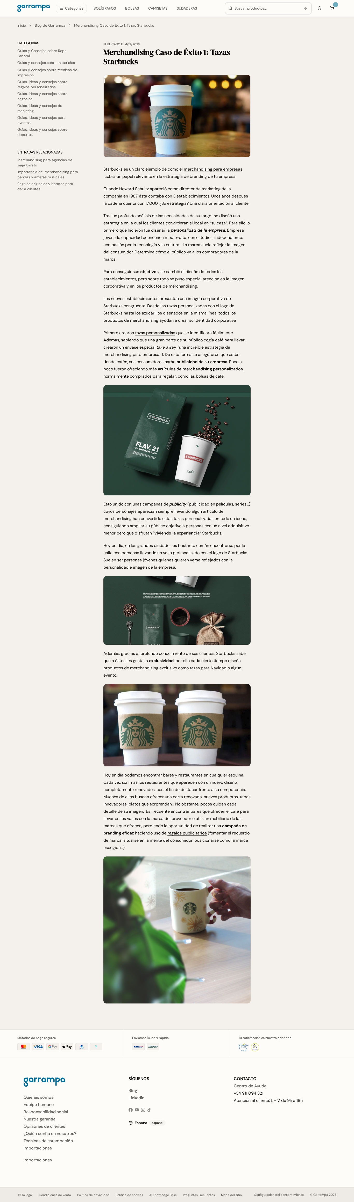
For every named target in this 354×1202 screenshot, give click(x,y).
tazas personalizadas (155, 332)
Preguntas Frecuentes (199, 1195)
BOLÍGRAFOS (105, 8)
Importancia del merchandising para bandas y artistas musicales (47, 174)
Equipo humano (39, 1104)
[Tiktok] (149, 1110)
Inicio (21, 25)
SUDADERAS (187, 8)
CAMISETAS (157, 8)
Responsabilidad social (46, 1112)
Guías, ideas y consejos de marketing (39, 108)
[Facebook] (131, 1110)
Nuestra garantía (39, 1119)
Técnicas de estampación (48, 1141)
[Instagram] (143, 1110)
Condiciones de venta (55, 1195)
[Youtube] (137, 1110)
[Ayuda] (319, 8)
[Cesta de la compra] (332, 8)
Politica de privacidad (93, 1195)
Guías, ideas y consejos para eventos (41, 120)
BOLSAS (132, 8)
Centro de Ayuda (250, 1086)
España (149, 1122)
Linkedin (136, 1098)
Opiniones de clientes (44, 1126)
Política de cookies (129, 1195)
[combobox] (266, 8)
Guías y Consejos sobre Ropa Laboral (42, 53)
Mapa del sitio (231, 1195)
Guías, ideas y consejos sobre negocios (42, 96)
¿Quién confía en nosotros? (50, 1133)
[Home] (33, 8)
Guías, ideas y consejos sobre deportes (42, 132)
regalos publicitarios (187, 833)
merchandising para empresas (213, 169)
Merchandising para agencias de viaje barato (44, 162)
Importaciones (38, 1148)
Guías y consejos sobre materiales (46, 62)
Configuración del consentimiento (279, 1195)
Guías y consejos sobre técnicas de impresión (47, 72)
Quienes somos (38, 1097)
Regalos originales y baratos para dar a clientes (45, 186)
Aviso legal (25, 1195)
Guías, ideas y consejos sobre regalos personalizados (42, 84)
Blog (133, 1090)
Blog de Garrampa (50, 25)
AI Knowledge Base (163, 1195)
